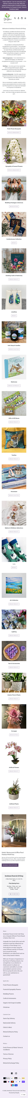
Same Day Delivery (9, 1018)
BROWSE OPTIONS (14, 206)
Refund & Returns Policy (10, 1032)
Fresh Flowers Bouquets (10, 985)
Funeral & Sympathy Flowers (12, 989)
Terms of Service (8, 1054)
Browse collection (14, 495)
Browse (14, 242)
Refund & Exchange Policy (11, 1063)
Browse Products (13, 279)
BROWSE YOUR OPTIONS (10, 865)
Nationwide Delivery (9, 1023)
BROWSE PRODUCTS (13, 458)
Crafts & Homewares (9, 998)
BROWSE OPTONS (14, 734)
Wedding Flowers (8, 994)
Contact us (6, 1036)
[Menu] (25, 18)
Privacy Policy (7, 1058)
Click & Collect (7, 1027)
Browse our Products (14, 385)
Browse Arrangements (14, 132)
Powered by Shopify (14, 1092)
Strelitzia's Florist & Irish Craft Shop (16, 1090)
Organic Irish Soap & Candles (12, 1003)
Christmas (6, 1007)
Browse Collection (14, 349)
